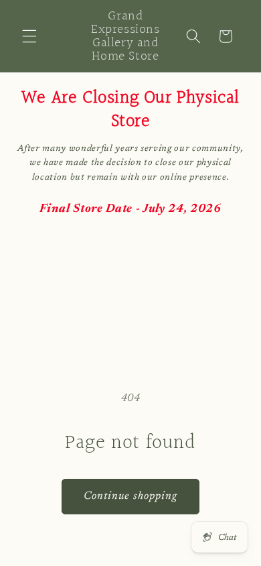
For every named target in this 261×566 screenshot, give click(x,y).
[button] (29, 36)
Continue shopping (131, 496)
